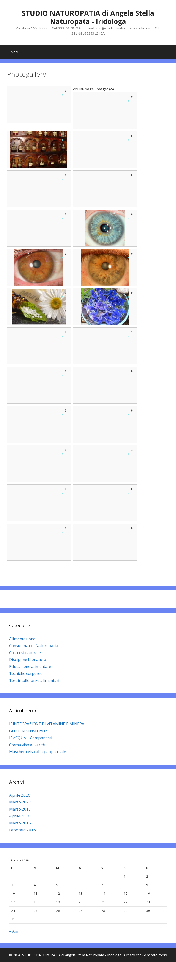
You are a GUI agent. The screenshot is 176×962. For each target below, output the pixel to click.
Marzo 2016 (20, 823)
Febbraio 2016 (22, 829)
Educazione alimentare (30, 666)
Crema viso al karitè (27, 744)
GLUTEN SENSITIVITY (28, 730)
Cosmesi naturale (25, 652)
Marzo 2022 (20, 802)
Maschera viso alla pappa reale (37, 751)
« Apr (14, 931)
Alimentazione (22, 638)
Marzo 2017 (20, 809)
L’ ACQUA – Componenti (30, 737)
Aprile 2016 (19, 816)
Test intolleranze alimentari (34, 680)
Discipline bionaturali (29, 659)
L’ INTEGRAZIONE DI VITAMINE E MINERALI (48, 723)
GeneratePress (154, 955)
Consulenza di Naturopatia (33, 645)
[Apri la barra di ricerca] (169, 52)
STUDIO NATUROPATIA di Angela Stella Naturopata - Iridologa (88, 17)
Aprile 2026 (19, 795)
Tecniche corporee (25, 673)
